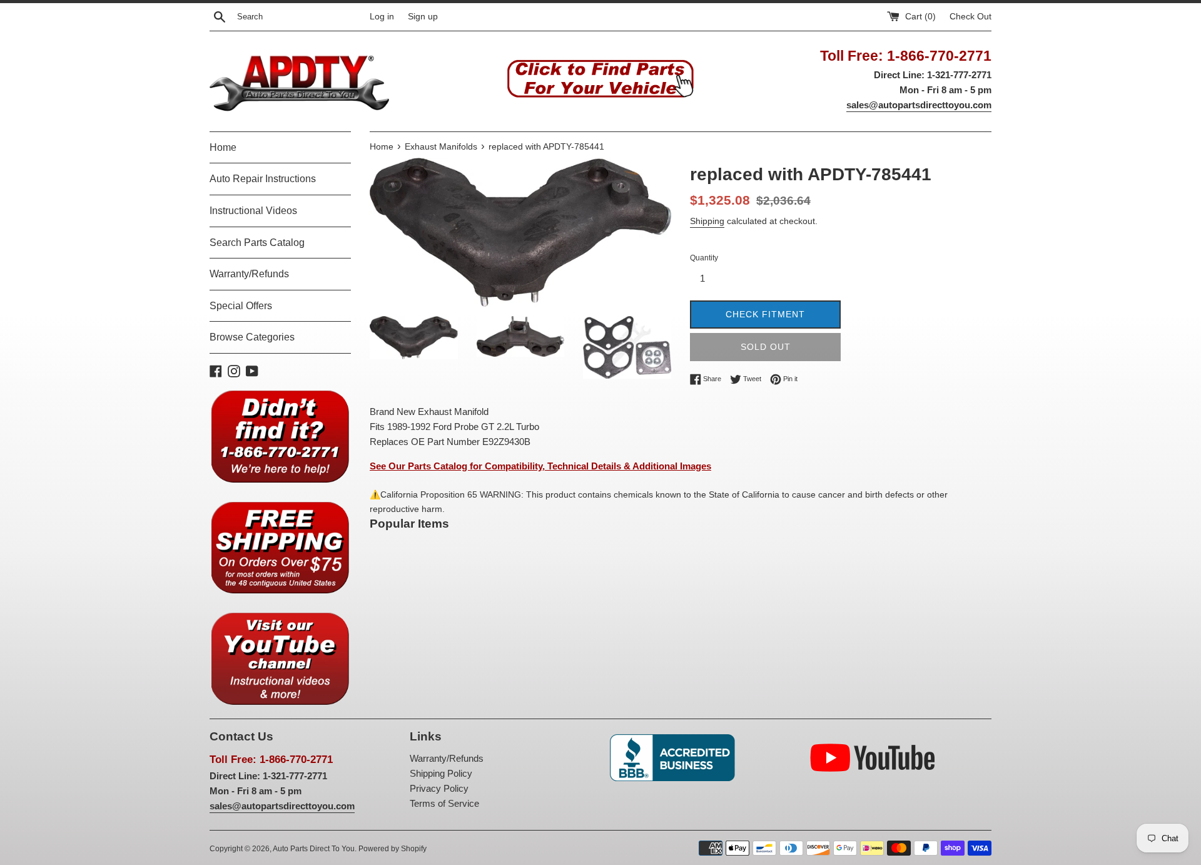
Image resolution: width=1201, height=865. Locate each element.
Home (223, 147)
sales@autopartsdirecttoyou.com (918, 105)
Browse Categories (252, 337)
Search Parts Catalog (257, 242)
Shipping (707, 221)
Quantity (704, 257)
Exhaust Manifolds (441, 146)
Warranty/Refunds (249, 274)
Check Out (970, 16)
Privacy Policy (439, 788)
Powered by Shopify (392, 848)
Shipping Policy (441, 773)
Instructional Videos (253, 210)
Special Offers (241, 305)
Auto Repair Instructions (263, 178)
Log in (382, 16)
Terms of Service (444, 803)
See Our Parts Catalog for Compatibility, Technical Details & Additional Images (540, 466)
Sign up (423, 16)
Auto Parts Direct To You (314, 848)
